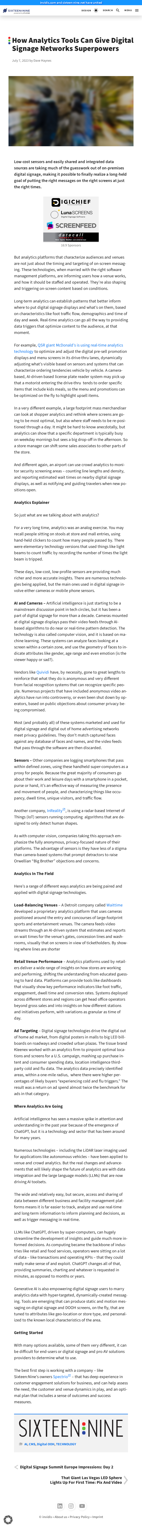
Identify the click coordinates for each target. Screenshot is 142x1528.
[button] (111, 10)
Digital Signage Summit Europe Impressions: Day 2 (66, 1467)
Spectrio (60, 1377)
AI (25, 1444)
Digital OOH (45, 1444)
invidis (47, 1516)
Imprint (97, 1516)
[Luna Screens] (71, 214)
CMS (32, 1444)
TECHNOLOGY (66, 1444)
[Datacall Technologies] (71, 237)
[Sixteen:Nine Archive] (71, 1435)
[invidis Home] (15, 10)
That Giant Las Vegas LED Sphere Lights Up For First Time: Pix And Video (86, 1480)
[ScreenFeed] (71, 225)
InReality (54, 811)
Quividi (42, 672)
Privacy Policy (80, 1516)
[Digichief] (71, 202)
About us (61, 1516)
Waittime (114, 905)
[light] (90, 10)
